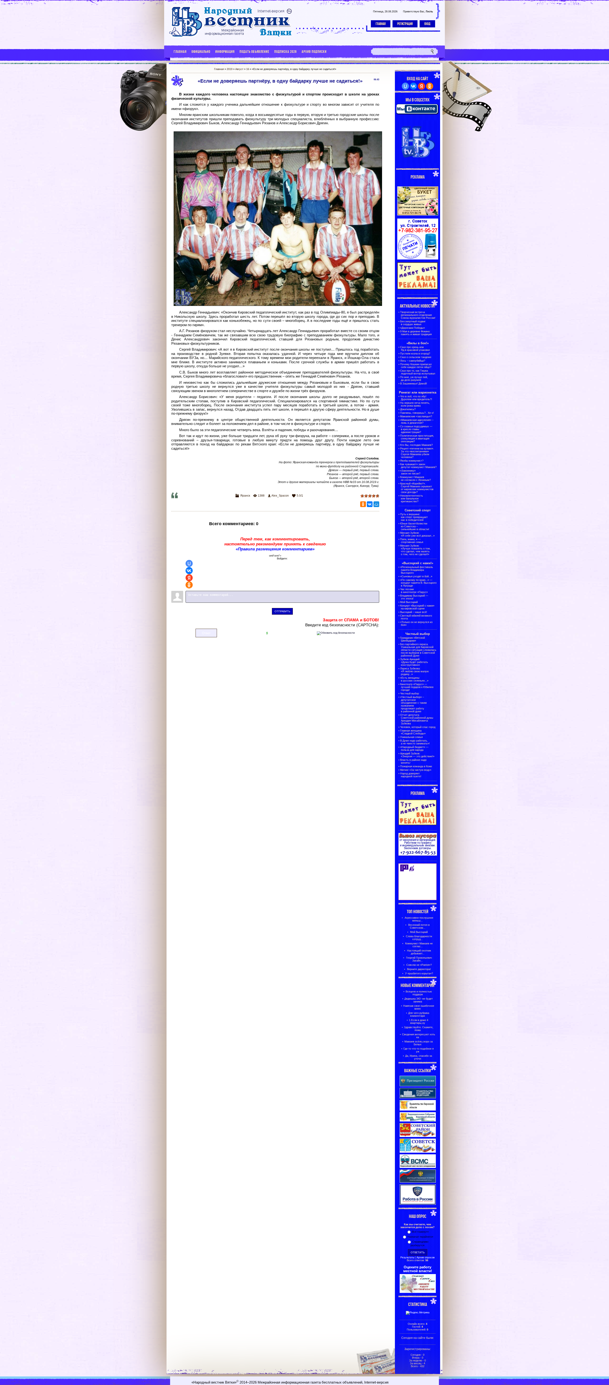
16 (247, 69)
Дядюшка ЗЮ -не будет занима (418, 1000)
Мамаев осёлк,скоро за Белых (418, 1043)
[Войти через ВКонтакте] (189, 570)
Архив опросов (426, 1257)
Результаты (407, 1257)
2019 (229, 69)
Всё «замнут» (420, 1231)
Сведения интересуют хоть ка (418, 1036)
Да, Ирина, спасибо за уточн (418, 1057)
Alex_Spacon (280, 495)
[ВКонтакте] (370, 504)
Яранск (245, 495)
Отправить (282, 611)
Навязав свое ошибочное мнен (418, 1007)
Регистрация (405, 24)
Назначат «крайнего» (420, 1236)
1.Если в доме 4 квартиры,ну (418, 1021)
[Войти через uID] (189, 563)
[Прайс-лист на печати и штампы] (417, 258)
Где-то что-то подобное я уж (418, 1050)
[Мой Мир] (376, 504)
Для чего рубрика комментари (418, 1014)
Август (239, 69)
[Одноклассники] (363, 504)
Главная (381, 24)
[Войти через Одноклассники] (189, 584)
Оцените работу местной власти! (417, 1269)
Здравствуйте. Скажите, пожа (418, 1028)
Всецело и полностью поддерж (419, 993)
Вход (427, 24)
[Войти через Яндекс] (189, 577)
